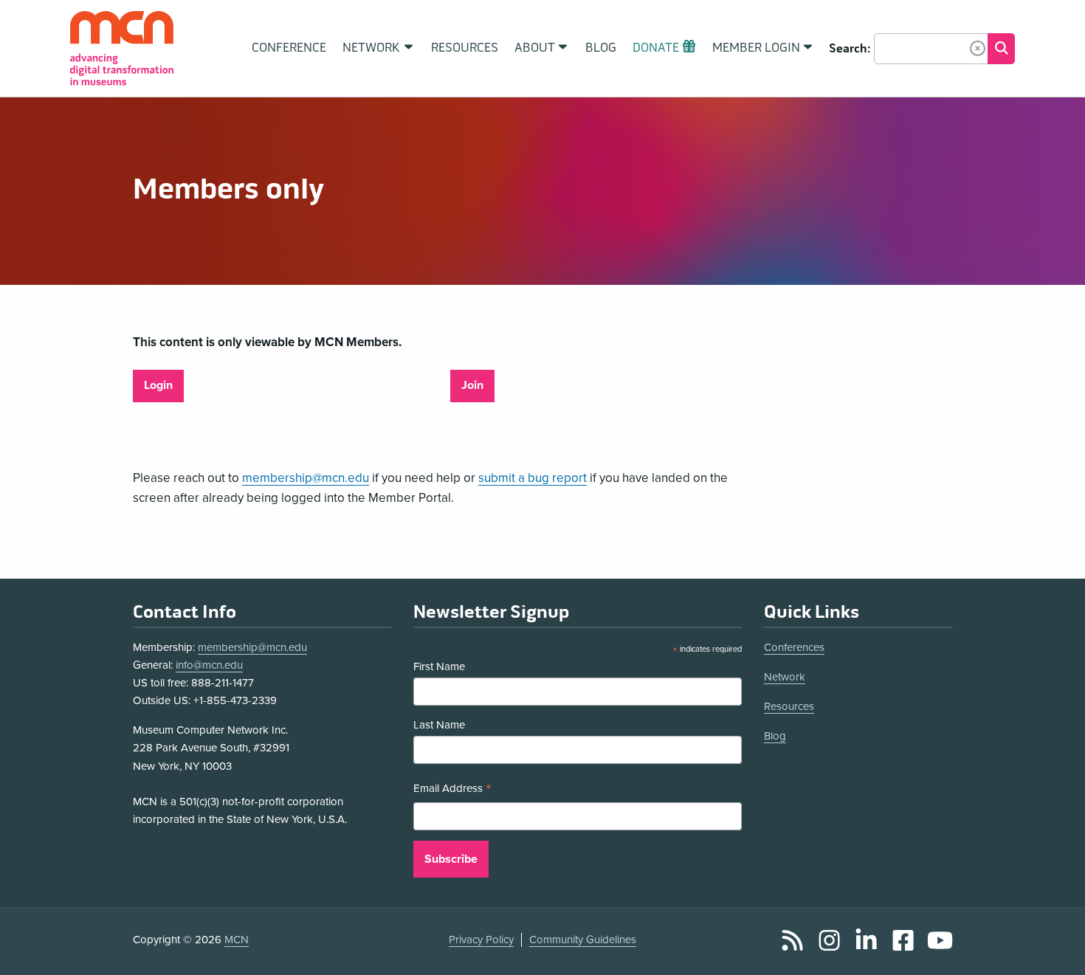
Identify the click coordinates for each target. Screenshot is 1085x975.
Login (158, 385)
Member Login (756, 48)
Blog (775, 736)
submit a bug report (532, 478)
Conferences (794, 647)
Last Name (439, 724)
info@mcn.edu (209, 665)
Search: (850, 49)
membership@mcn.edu (305, 478)
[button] (977, 48)
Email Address (452, 790)
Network (784, 676)
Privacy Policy (481, 939)
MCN (236, 939)
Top (1052, 948)
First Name (439, 666)
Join (472, 385)
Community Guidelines (582, 939)
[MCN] (121, 48)
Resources (789, 706)
